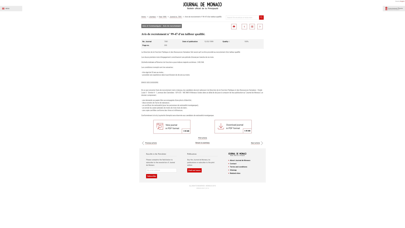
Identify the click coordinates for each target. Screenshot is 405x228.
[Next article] (260, 26)
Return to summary (202, 143)
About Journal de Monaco (240, 160)
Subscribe (151, 176)
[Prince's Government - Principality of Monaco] (394, 8)
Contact (233, 164)
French (397, 1)
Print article (202, 138)
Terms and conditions (238, 167)
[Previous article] (244, 26)
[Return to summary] (252, 26)
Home (143, 17)
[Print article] (234, 26)
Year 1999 (163, 17)
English (402, 1)
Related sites (235, 173)
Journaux (152, 17)
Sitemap (233, 170)
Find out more (194, 170)
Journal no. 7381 (176, 17)
